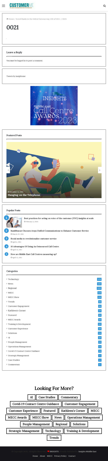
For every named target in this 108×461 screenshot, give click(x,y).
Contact (72, 456)
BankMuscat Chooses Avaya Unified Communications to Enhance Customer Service (50, 231)
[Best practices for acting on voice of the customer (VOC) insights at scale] (14, 222)
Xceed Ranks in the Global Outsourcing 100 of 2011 (38, 19)
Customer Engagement (18, 306)
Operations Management (19, 346)
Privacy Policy (60, 456)
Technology (13, 279)
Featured (12, 315)
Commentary (14, 364)
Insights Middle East (87, 451)
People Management (17, 342)
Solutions (12, 333)
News (10, 284)
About (42, 456)
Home (11, 19)
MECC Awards (14, 319)
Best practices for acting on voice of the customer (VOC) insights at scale (59, 218)
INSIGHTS (54, 451)
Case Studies (14, 360)
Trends (11, 302)
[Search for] (104, 7)
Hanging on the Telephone (24, 195)
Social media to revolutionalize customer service (34, 238)
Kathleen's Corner (17, 310)
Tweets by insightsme (15, 76)
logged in (21, 60)
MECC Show (13, 297)
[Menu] (3, 7)
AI (9, 337)
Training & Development (19, 324)
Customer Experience (18, 328)
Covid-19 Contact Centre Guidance (24, 351)
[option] (54, 170)
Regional (12, 288)
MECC (11, 293)
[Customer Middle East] (22, 5)
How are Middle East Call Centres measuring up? (34, 254)
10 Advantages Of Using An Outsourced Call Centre (35, 246)
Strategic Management (18, 355)
